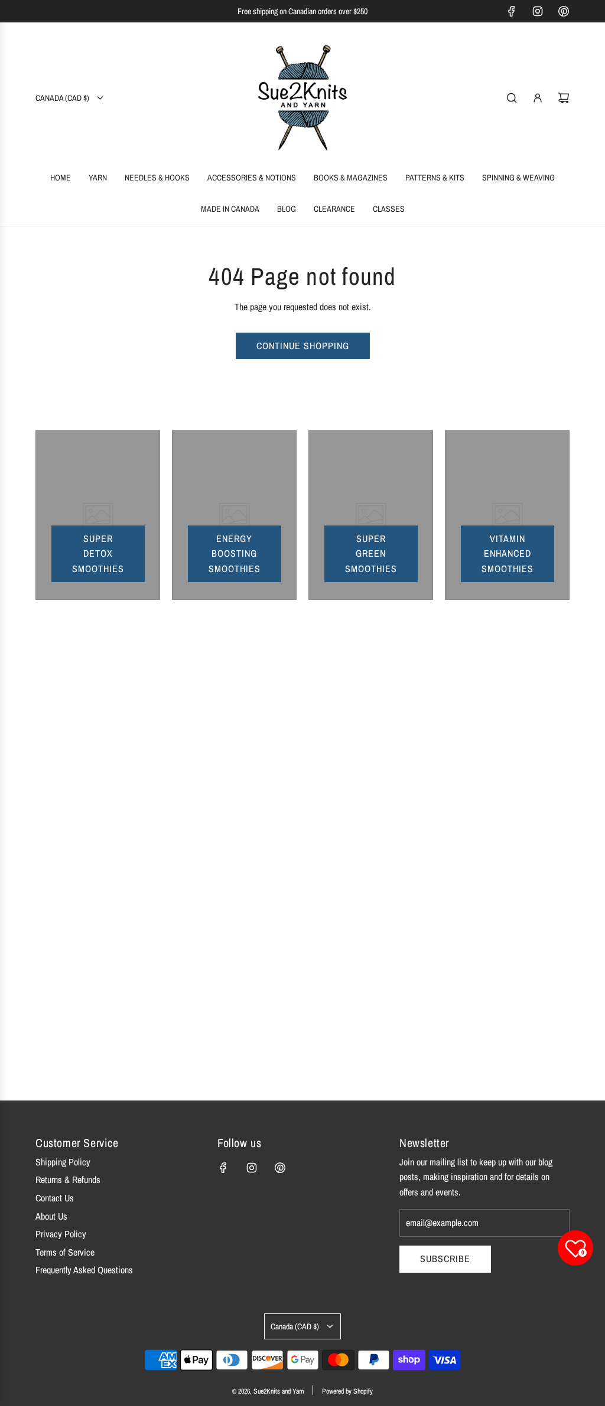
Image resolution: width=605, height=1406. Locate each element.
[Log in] (538, 98)
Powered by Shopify (347, 1391)
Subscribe (445, 1258)
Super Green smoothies (371, 553)
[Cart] (564, 98)
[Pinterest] (564, 11)
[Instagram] (538, 11)
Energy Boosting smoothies (235, 553)
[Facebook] (512, 11)
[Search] (512, 98)
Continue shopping (302, 345)
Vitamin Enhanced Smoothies (508, 553)
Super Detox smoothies (98, 553)
